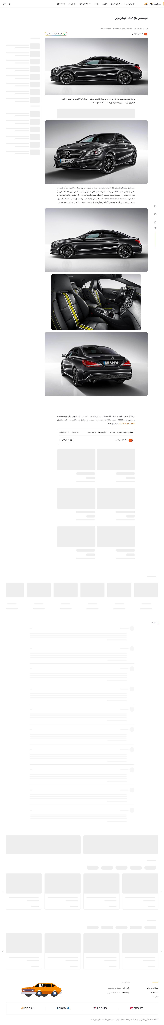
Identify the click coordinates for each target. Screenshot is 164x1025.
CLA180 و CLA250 (127, 423)
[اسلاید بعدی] (3, 891)
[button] (44, 989)
